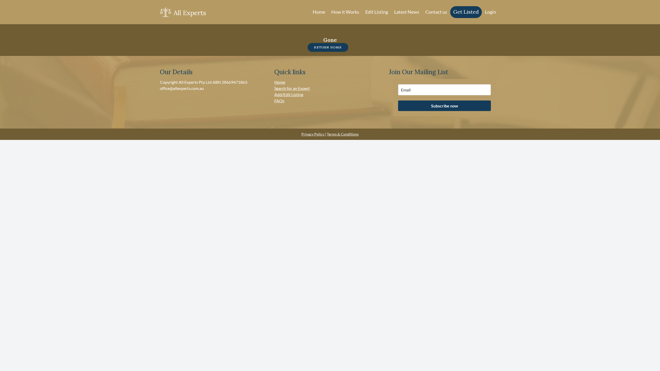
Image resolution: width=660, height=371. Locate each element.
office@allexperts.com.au (182, 88)
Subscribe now (444, 105)
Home (319, 12)
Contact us (436, 12)
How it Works (345, 12)
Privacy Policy (313, 134)
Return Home (328, 47)
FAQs (279, 100)
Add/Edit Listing (288, 94)
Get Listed (466, 12)
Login (490, 12)
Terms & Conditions (343, 134)
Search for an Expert (292, 88)
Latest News (406, 12)
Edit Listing (376, 12)
